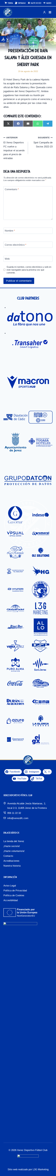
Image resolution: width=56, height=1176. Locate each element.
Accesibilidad (10, 900)
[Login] (44, 12)
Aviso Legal (9, 885)
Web (7, 258)
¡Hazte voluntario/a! (14, 851)
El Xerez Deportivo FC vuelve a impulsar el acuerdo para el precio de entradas (14, 148)
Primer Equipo (28, 44)
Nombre (10, 230)
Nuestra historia (12, 865)
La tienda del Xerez (13, 841)
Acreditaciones (11, 860)
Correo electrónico (15, 244)
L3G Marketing (41, 1169)
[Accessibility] (3, 39)
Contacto (8, 856)
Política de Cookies (13, 895)
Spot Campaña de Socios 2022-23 (43, 142)
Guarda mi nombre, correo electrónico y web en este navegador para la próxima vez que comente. (29, 270)
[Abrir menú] (50, 12)
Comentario (12, 189)
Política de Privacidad (15, 890)
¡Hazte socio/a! (11, 846)
